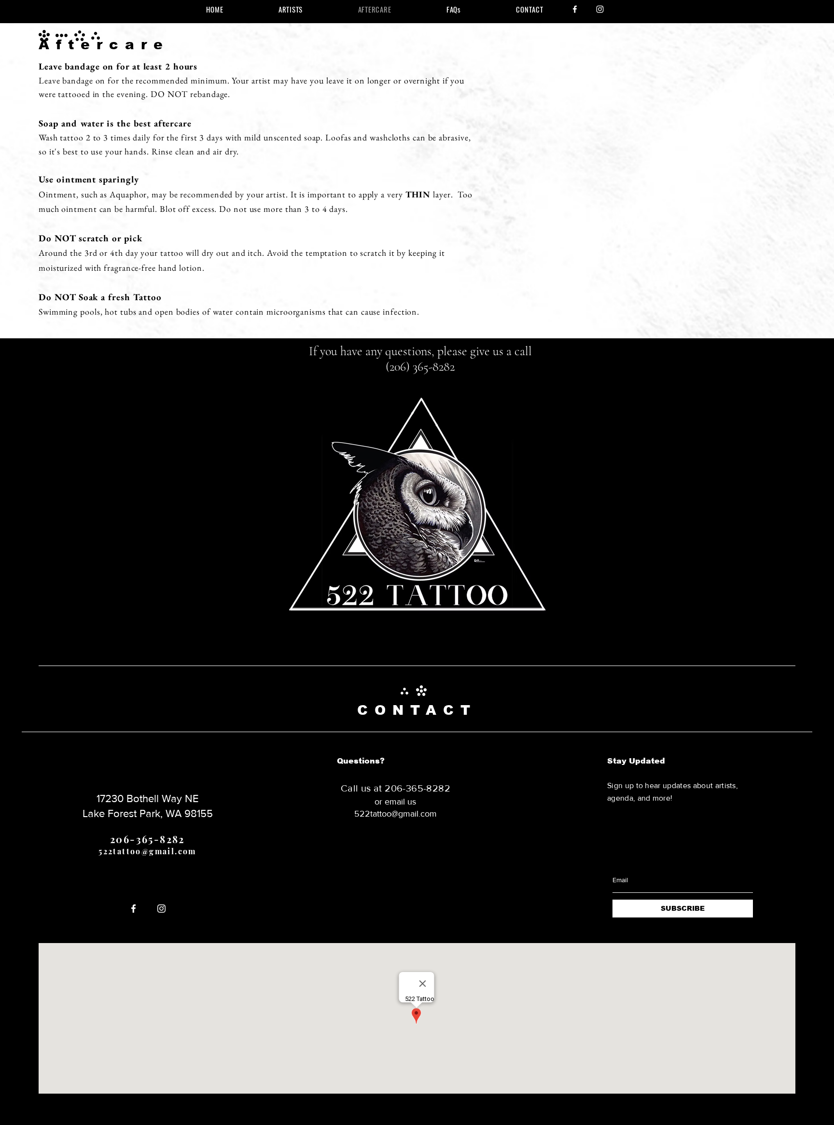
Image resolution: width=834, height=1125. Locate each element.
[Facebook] (575, 9)
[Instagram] (600, 9)
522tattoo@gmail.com (147, 851)
